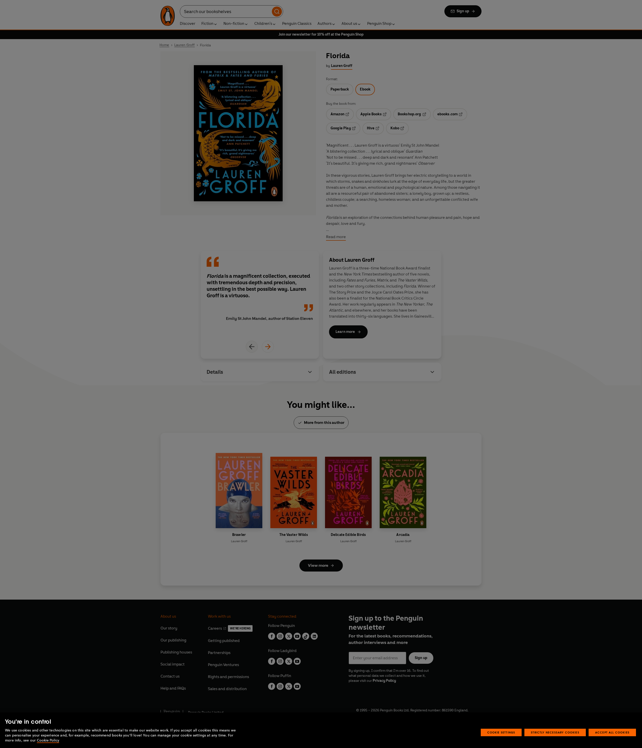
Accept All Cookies (612, 732)
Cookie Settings (501, 732)
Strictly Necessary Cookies (555, 732)
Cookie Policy (48, 740)
